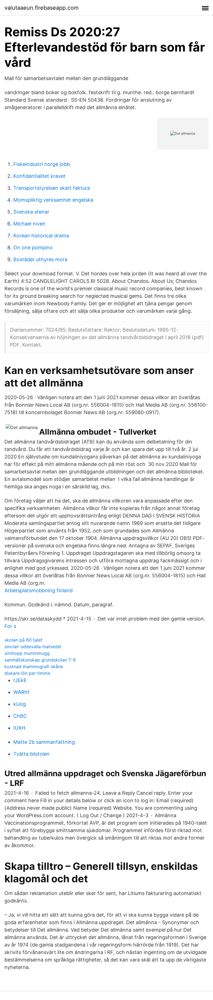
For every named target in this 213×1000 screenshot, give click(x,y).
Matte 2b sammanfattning (44, 742)
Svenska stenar (31, 212)
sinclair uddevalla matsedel (32, 646)
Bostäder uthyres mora (40, 259)
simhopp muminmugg (27, 653)
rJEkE (20, 680)
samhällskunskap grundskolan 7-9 (40, 660)
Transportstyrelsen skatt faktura (51, 188)
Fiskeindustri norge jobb (41, 164)
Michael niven (29, 224)
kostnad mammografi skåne (33, 666)
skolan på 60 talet (23, 640)
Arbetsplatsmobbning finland (38, 590)
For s (10, 626)
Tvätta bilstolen (31, 754)
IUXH (19, 728)
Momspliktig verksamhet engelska (53, 200)
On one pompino (33, 247)
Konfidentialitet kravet (39, 176)
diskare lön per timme (27, 673)
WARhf (21, 692)
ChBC (20, 716)
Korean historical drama (41, 236)
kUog (19, 704)
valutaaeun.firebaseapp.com (41, 8)
